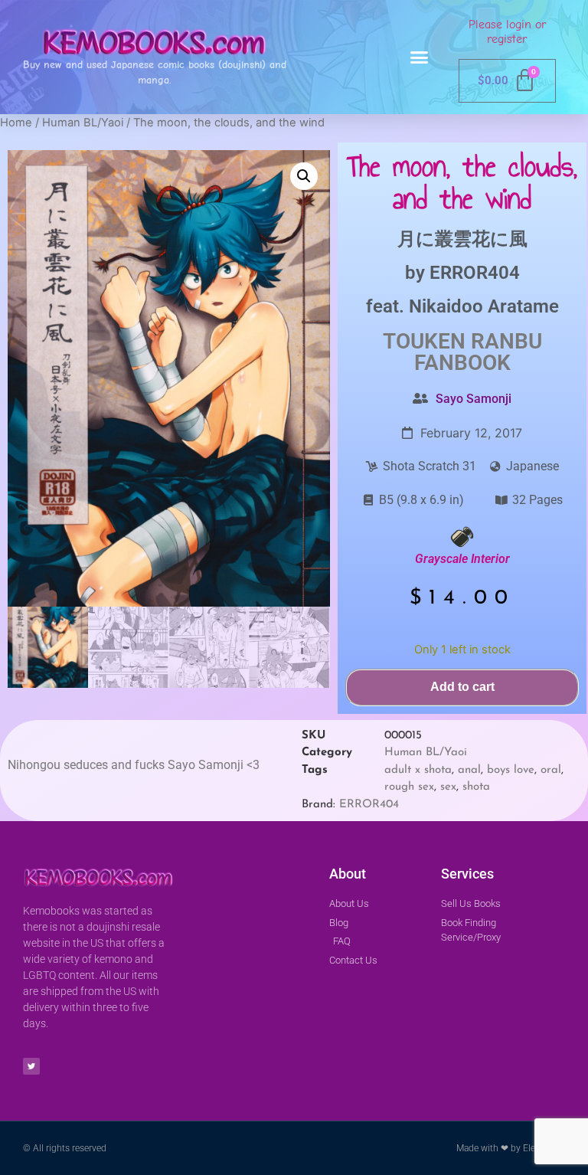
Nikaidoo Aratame (484, 306)
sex (448, 787)
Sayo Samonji (473, 398)
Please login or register (507, 32)
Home (16, 122)
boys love (510, 770)
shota (476, 787)
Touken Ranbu (462, 341)
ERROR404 (475, 272)
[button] (419, 57)
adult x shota (418, 770)
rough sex (409, 787)
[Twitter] (31, 1066)
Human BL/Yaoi (82, 122)
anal (469, 770)
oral (551, 770)
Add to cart (462, 686)
